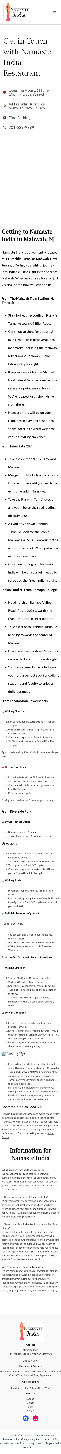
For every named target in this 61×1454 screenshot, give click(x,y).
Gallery (30, 1402)
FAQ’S (30, 1410)
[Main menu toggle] (54, 12)
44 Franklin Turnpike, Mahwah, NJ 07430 (30, 1353)
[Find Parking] (17, 118)
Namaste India (40, 667)
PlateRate (21, 1439)
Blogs (30, 1406)
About (30, 1398)
